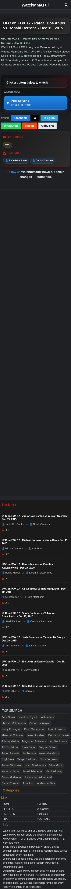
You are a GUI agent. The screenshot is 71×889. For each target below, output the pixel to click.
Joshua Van (47, 717)
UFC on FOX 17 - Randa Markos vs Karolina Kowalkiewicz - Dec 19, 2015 (27, 566)
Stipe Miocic (56, 765)
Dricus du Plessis (58, 735)
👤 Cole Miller (9, 691)
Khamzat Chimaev (12, 735)
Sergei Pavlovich (27, 759)
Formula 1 (42, 813)
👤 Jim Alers (28, 691)
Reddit (29, 125)
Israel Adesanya (32, 771)
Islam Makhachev (35, 765)
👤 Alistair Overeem (40, 524)
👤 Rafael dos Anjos (16, 160)
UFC (7, 144)
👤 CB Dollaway (10, 597)
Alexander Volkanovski (38, 777)
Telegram (49, 117)
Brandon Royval (27, 717)
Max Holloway (53, 771)
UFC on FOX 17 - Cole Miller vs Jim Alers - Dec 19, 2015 (34, 686)
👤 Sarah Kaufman (11, 621)
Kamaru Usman (11, 771)
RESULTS (8, 809)
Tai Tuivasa (29, 753)
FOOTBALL (43, 818)
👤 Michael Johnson (12, 548)
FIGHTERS (8, 813)
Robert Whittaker (12, 765)
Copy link (47, 125)
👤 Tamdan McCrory (35, 645)
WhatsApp (11, 125)
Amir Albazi (8, 717)
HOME (6, 804)
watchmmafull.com (13, 866)
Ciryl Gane (8, 759)
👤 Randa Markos (11, 572)
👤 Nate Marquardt (34, 597)
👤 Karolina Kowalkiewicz (39, 572)
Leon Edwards (57, 729)
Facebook (20, 117)
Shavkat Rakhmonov (14, 722)
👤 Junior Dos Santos (13, 524)
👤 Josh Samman (11, 645)
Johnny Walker (10, 741)
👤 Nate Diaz (35, 548)
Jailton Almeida (11, 753)
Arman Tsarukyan (39, 722)
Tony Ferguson (49, 759)
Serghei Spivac (48, 747)
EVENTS (42, 804)
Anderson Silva (46, 783)
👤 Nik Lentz (8, 670)
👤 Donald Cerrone (42, 160)
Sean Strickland (36, 735)
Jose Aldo (28, 783)
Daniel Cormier (11, 783)
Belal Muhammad (34, 729)
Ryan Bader (29, 747)
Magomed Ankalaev (34, 741)
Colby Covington (11, 729)
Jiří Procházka (10, 747)
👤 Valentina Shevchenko (40, 621)
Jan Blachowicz (58, 741)
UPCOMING (43, 809)
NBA (5, 818)
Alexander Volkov (49, 753)
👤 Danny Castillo (29, 670)
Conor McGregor (12, 777)
